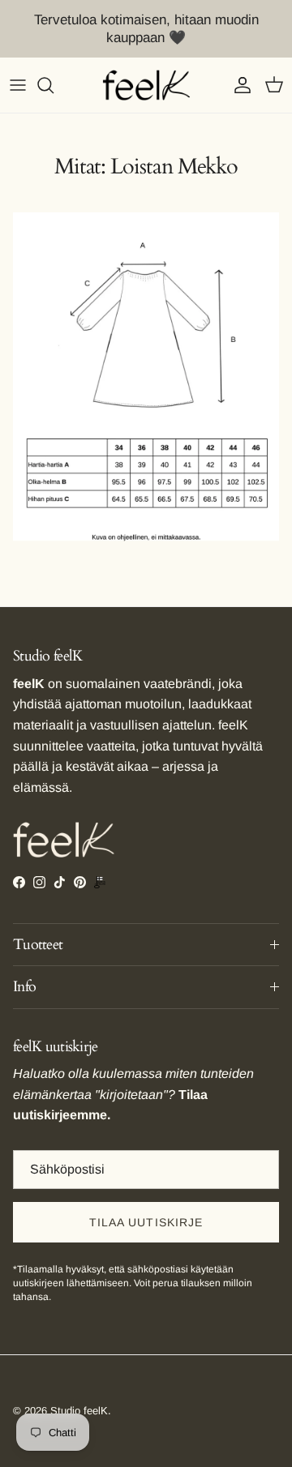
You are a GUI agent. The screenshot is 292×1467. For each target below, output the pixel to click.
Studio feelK (79, 1411)
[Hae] (53, 85)
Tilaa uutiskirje (146, 1222)
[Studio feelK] (146, 85)
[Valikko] (18, 85)
